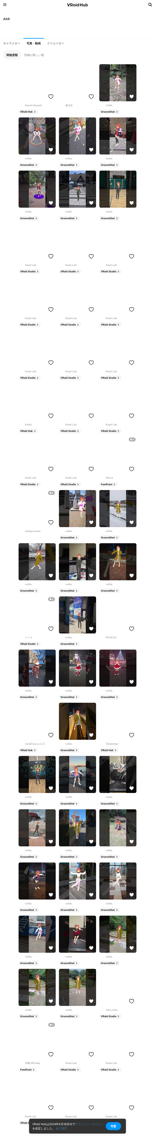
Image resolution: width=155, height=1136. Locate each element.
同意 (113, 1126)
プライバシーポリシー (89, 1124)
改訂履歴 (61, 1128)
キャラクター (11, 43)
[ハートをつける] (51, 96)
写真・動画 (34, 43)
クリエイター (55, 43)
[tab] (11, 43)
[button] (12, 54)
